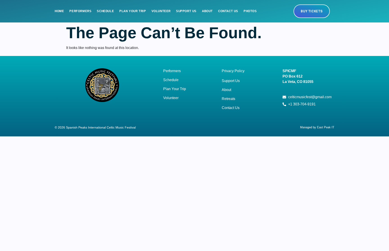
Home (59, 11)
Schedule (105, 11)
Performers (80, 11)
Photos (250, 11)
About (207, 11)
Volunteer (161, 11)
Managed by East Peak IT (317, 127)
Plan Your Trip (132, 11)
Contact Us (228, 11)
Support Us (186, 11)
